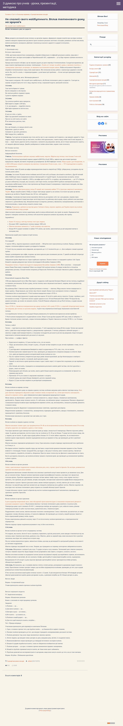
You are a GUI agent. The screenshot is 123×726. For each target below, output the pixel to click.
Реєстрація (43, 710)
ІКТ (92, 255)
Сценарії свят (93, 72)
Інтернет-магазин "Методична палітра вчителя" (101, 300)
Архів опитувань (102, 269)
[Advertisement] (45, 693)
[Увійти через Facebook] (102, 123)
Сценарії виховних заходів (39, 14)
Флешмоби (92, 76)
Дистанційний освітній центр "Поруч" (101, 290)
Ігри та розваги (94, 100)
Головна (7, 14)
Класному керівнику (23, 14)
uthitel (30, 661)
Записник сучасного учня (97, 304)
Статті (14, 14)
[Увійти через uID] (99, 123)
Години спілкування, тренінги (98, 65)
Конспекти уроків (97, 247)
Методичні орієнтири (96, 83)
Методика (95, 257)
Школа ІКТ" (92, 293)
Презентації (95, 250)
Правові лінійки (94, 97)
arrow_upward (119, 722)
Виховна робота (96, 252)
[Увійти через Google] (105, 123)
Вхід (49, 710)
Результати (92, 269)
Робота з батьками (95, 104)
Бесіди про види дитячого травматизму (102, 91)
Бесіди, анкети (94, 68)
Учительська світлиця (96, 296)
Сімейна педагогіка (95, 307)
